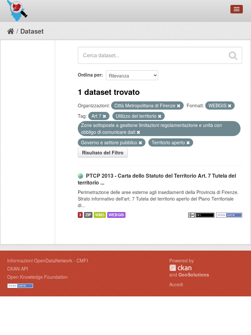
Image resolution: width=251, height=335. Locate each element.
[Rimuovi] (178, 105)
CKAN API (17, 268)
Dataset (32, 31)
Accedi (176, 284)
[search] (233, 55)
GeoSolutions (193, 274)
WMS (100, 215)
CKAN (180, 267)
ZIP (88, 215)
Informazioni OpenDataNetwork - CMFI (47, 260)
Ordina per (89, 74)
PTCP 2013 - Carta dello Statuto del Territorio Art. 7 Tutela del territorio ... (157, 179)
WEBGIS (116, 215)
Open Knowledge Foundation (37, 276)
